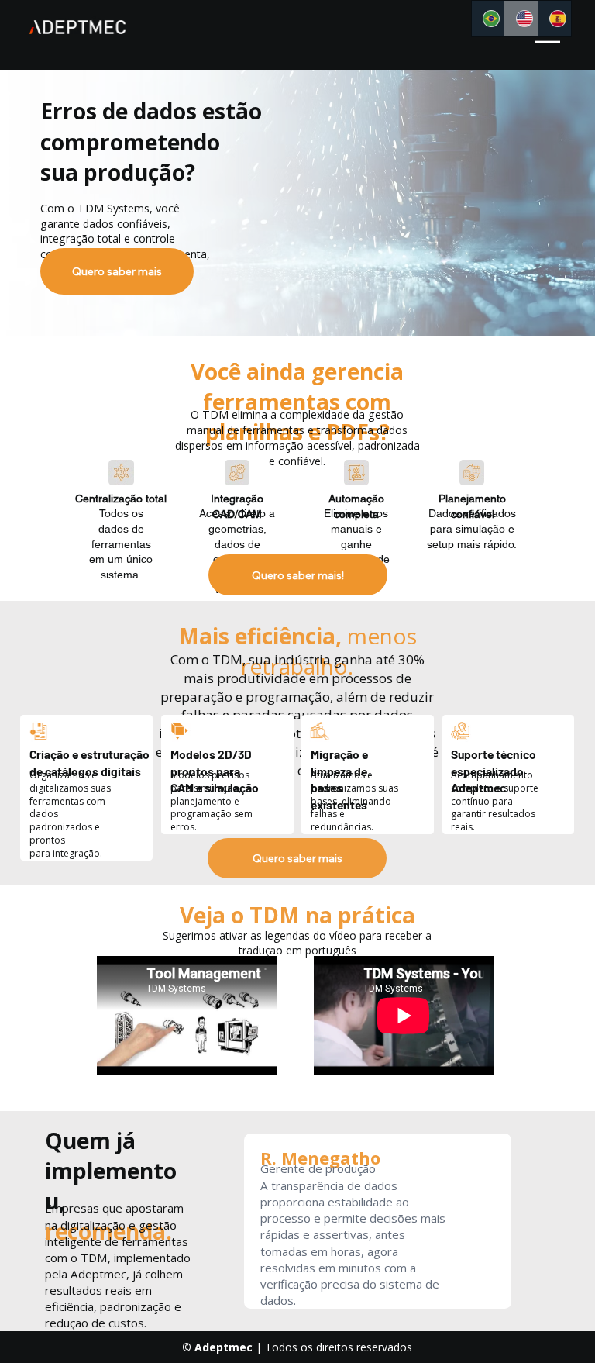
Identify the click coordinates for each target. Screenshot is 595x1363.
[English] (521, 18)
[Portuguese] (488, 18)
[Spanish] (554, 18)
